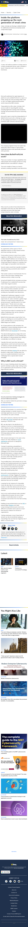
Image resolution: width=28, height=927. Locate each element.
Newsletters (14, 906)
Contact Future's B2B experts (14, 913)
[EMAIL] (16, 529)
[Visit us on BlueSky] (18, 881)
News (25, 34)
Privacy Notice (19, 195)
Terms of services (17, 194)
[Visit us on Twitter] (10, 881)
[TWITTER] (9, 529)
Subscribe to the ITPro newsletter (16, 5)
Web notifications (14, 900)
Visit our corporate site (19, 868)
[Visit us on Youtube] (15, 881)
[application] (14, 133)
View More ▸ (14, 851)
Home (2, 12)
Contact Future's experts (14, 887)
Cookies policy (14, 903)
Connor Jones (9, 34)
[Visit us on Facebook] (6, 881)
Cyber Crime (16, 12)
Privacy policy (14, 898)
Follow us (17, 60)
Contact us (14, 892)
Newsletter (24, 60)
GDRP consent (14, 908)
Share (4, 60)
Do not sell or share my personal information (14, 916)
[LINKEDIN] (12, 529)
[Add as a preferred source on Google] (5, 872)
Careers (14, 911)
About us (14, 890)
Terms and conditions (14, 895)
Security (9, 12)
